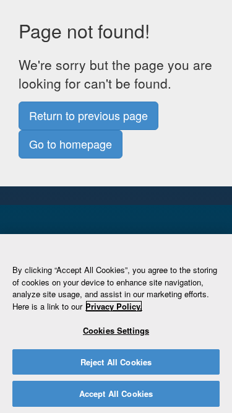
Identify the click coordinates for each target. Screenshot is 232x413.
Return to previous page (88, 115)
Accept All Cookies (116, 393)
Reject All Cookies (116, 362)
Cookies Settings (116, 330)
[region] (116, 323)
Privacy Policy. (113, 306)
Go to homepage (70, 144)
